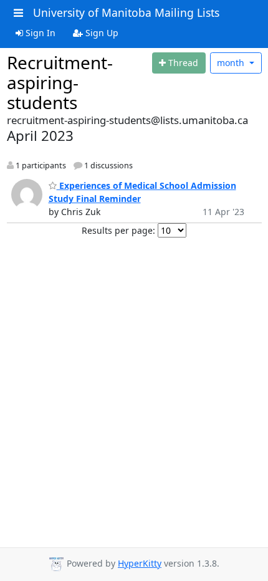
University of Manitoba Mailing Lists (126, 12)
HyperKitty (139, 563)
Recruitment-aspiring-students (60, 82)
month (232, 63)
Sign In (39, 33)
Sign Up (100, 33)
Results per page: (118, 230)
